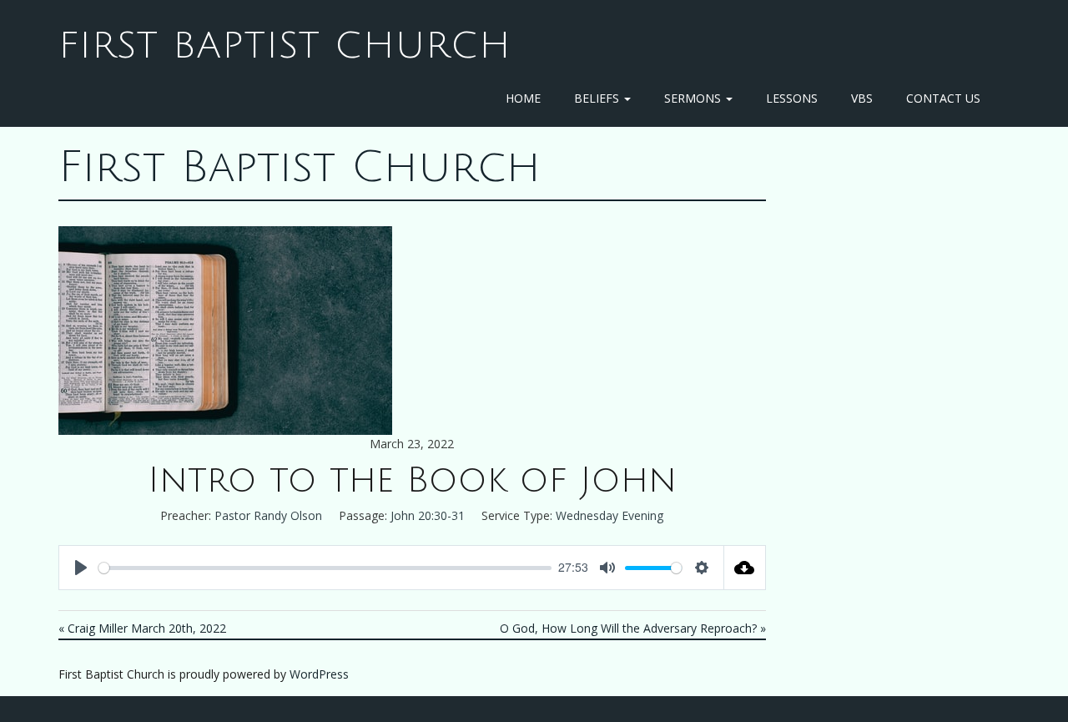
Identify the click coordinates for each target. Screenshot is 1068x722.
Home (523, 98)
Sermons (694, 98)
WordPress (319, 674)
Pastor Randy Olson (268, 515)
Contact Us (943, 98)
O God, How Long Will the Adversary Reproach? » (633, 628)
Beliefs (598, 98)
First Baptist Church (284, 46)
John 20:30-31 (427, 515)
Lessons (792, 98)
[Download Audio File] (745, 567)
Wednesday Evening (609, 515)
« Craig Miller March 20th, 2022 (142, 628)
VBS (862, 98)
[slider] (325, 568)
